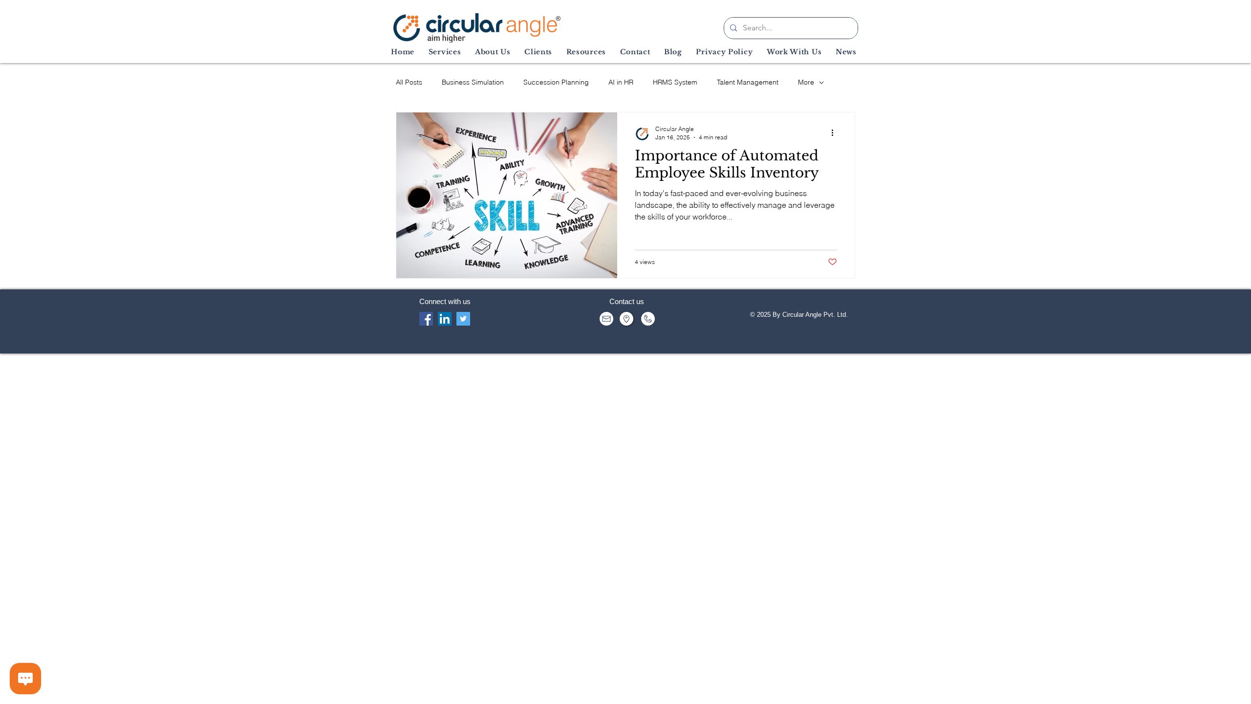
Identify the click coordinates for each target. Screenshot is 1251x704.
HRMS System (675, 82)
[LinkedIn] (445, 319)
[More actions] (835, 132)
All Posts (409, 82)
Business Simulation (473, 82)
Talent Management (747, 82)
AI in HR (620, 82)
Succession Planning (556, 82)
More (806, 82)
